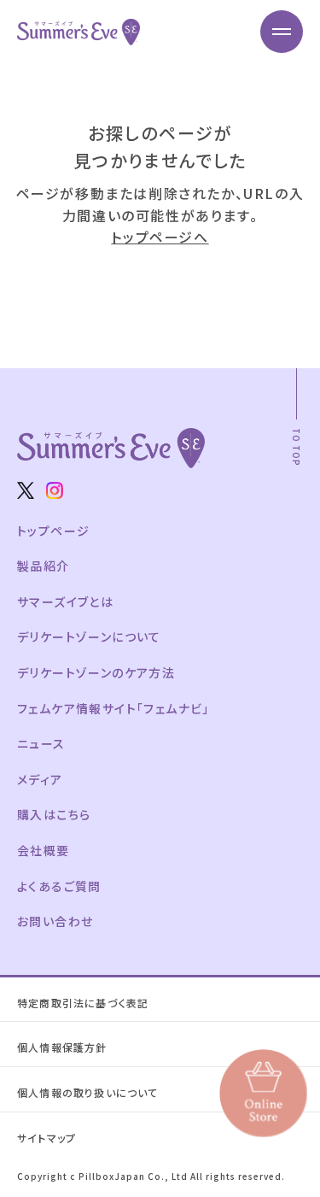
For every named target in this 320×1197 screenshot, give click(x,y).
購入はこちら (53, 814)
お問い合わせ (55, 921)
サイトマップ (46, 1137)
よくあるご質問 (59, 886)
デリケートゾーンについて (89, 636)
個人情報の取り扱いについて (88, 1092)
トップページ (53, 530)
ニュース (41, 743)
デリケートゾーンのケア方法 (96, 672)
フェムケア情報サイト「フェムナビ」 (113, 708)
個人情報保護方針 (62, 1047)
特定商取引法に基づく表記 (82, 1002)
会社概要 (43, 850)
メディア (40, 779)
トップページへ (159, 236)
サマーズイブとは (65, 601)
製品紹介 (43, 565)
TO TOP (296, 447)
